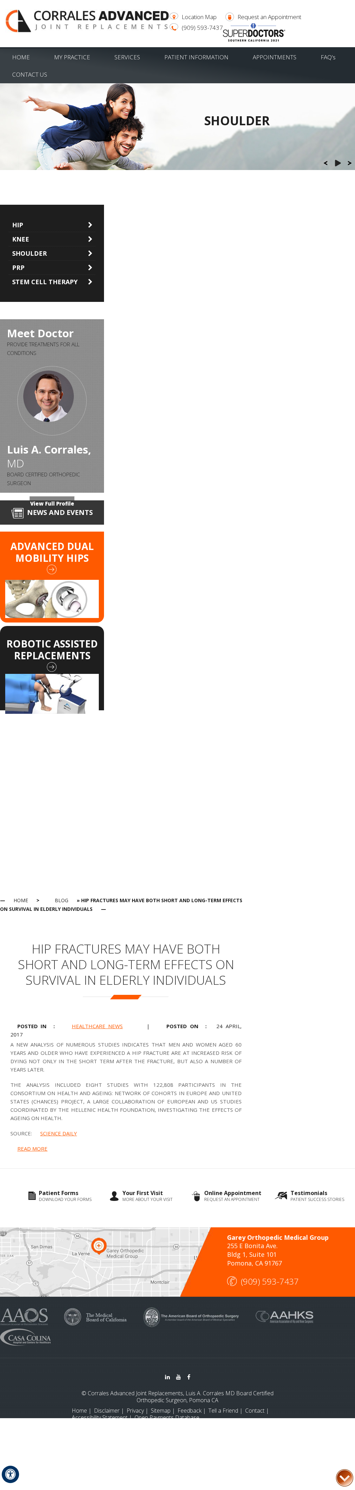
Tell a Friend (223, 1410)
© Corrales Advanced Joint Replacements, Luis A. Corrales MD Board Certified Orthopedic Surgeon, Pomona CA (177, 1396)
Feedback (189, 1410)
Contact (255, 1410)
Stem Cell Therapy (45, 282)
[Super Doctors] (254, 32)
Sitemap (161, 1410)
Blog (61, 900)
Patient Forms (65, 1196)
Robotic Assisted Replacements (52, 649)
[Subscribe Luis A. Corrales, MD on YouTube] (178, 1377)
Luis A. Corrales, (49, 456)
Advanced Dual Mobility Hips (52, 552)
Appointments (274, 57)
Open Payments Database (167, 1417)
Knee (20, 239)
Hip (17, 225)
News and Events (60, 512)
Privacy (135, 1410)
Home (21, 57)
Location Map (199, 17)
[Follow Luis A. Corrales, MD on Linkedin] (167, 1377)
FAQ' (328, 57)
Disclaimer (107, 1410)
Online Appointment (232, 1196)
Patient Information (196, 57)
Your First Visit (147, 1196)
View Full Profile (52, 503)
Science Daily (58, 1133)
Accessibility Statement (100, 1417)
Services (127, 57)
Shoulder (29, 253)
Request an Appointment (269, 17)
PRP (18, 267)
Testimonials (317, 1196)
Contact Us (29, 74)
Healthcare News (97, 1026)
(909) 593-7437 (202, 28)
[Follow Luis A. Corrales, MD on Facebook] (188, 1377)
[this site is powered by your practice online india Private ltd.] (177, 1436)
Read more (32, 1148)
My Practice (72, 57)
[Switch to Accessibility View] (10, 1474)
